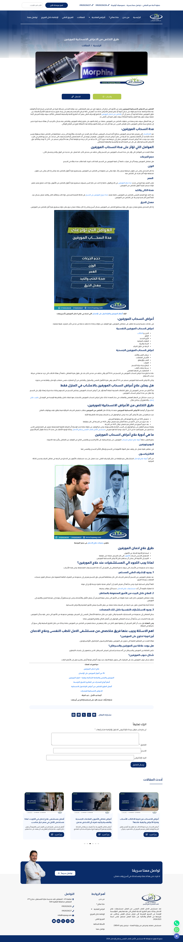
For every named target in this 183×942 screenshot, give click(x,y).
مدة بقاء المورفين (125, 183)
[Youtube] (54, 921)
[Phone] (176, 923)
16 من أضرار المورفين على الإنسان (92, 673)
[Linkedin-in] (59, 921)
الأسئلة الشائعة (99, 924)
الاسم (143, 751)
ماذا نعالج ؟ (114, 17)
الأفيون (127, 556)
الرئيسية (137, 17)
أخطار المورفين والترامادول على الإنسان (107, 314)
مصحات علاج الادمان (95, 543)
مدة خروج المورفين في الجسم (97, 195)
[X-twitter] (63, 921)
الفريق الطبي (67, 17)
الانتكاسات (147, 134)
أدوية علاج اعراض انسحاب (131, 440)
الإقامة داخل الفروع (49, 17)
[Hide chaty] (176, 936)
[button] (94, 715)
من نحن (125, 17)
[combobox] (32, 5)
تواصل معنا (32, 17)
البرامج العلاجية (98, 17)
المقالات (81, 17)
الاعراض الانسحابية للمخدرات (92, 691)
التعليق (142, 745)
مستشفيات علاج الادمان (126, 588)
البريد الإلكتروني (140, 758)
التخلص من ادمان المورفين (111, 114)
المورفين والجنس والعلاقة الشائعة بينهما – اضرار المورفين (91, 678)
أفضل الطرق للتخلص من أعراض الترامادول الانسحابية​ (91, 686)
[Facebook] (72, 921)
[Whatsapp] (176, 929)
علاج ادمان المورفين (91, 669)
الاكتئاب (140, 333)
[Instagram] (68, 921)
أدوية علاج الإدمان (141, 459)
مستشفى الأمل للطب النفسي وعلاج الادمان (88, 429)
